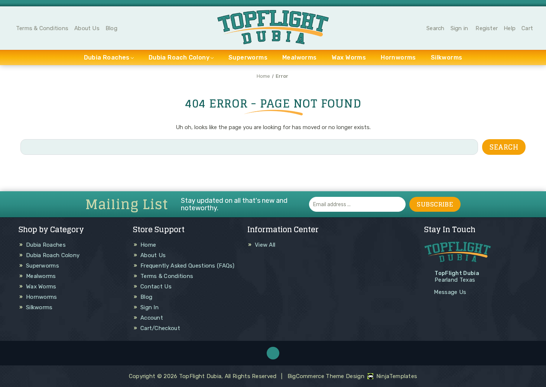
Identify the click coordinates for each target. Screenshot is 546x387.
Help (510, 28)
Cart (527, 28)
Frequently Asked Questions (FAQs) (187, 265)
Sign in (459, 28)
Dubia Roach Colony (179, 57)
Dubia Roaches (107, 57)
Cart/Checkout (160, 328)
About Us (87, 28)
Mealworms (299, 57)
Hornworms (398, 57)
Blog (111, 28)
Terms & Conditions (42, 28)
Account (151, 317)
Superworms (247, 57)
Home (148, 245)
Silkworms (446, 57)
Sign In (149, 307)
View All (265, 245)
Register (486, 28)
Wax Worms (349, 57)
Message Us (450, 292)
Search (435, 28)
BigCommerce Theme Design (325, 376)
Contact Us (156, 286)
